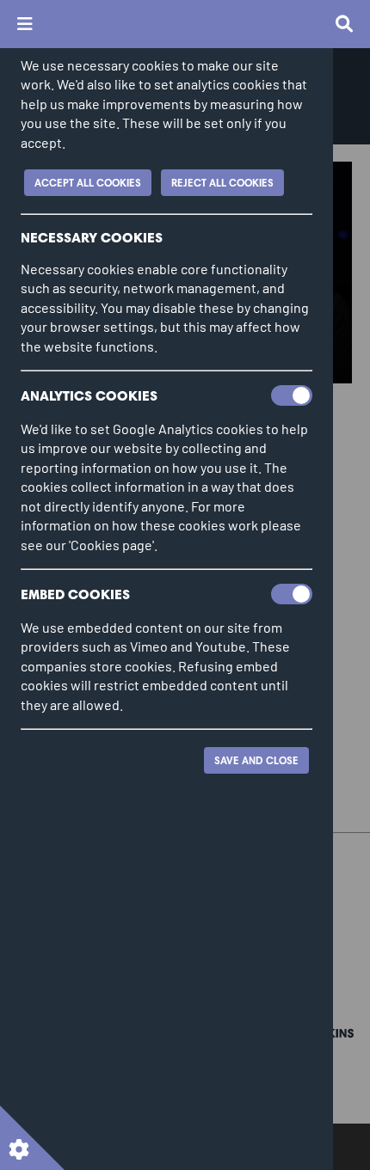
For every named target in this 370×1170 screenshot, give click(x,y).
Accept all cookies (87, 182)
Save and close (256, 760)
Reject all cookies (222, 182)
